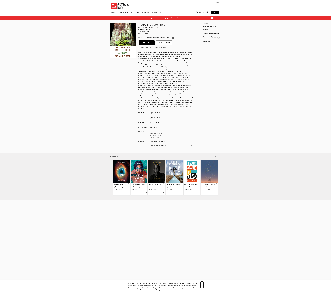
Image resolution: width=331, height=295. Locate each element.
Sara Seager (206, 187)
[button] (199, 12)
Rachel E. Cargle (137, 187)
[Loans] (207, 12)
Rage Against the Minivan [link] (191, 184)
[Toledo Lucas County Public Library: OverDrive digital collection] (119, 6)
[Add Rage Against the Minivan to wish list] (199, 193)
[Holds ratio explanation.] (173, 38)
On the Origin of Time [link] (120, 184)
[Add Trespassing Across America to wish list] (181, 193)
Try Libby (149, 18)
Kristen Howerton (190, 187)
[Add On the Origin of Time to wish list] (128, 193)
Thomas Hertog (119, 187)
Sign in (215, 12)
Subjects (113, 12)
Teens (138, 12)
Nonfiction (215, 37)
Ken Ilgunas (171, 187)
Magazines (145, 12)
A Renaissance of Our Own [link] (138, 184)
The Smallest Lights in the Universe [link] (208, 184)
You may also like (117, 156)
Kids (132, 12)
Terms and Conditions (158, 283)
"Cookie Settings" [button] (152, 288)
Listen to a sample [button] (164, 42)
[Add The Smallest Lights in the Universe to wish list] (216, 193)
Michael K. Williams (155, 187)
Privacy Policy (172, 283)
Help (217, 2)
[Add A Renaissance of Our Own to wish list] (146, 193)
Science (206, 37)
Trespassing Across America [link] (173, 184)
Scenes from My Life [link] (155, 184)
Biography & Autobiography (211, 33)
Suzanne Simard (145, 29)
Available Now (156, 12)
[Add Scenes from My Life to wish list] (163, 193)
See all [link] (217, 157)
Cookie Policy (156, 290)
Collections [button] (123, 12)
